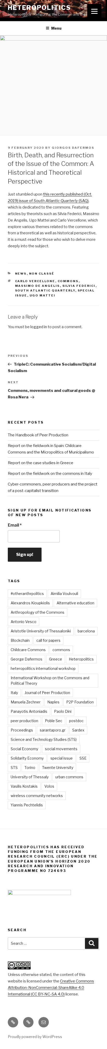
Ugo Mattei (43, 295)
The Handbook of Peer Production (38, 435)
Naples (53, 702)
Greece (55, 659)
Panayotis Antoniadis (29, 711)
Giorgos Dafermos (73, 148)
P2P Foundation (80, 702)
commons (68, 281)
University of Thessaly (30, 777)
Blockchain (20, 640)
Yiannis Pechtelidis (27, 805)
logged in (38, 327)
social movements (61, 749)
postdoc (76, 720)
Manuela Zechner (26, 702)
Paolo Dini (62, 711)
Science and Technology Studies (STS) (44, 739)
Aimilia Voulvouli (64, 593)
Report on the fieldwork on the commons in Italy (50, 473)
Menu (56, 28)
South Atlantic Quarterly (45, 290)
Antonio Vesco (23, 621)
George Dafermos (26, 659)
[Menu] (94, 11)
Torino (29, 767)
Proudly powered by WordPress (35, 1036)
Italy (14, 692)
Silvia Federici (79, 286)
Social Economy (24, 749)
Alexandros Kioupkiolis (30, 603)
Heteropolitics (81, 659)
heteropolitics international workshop (43, 668)
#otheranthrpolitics (27, 593)
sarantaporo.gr (52, 730)
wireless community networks (37, 795)
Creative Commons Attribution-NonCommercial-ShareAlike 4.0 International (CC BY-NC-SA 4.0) (51, 987)
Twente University (57, 767)
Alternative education (75, 603)
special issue (61, 758)
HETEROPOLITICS (39, 7)
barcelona (86, 631)
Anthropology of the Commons (37, 612)
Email (15, 525)
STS (14, 767)
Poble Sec (53, 720)
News (21, 273)
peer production (24, 720)
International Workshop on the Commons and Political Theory (50, 680)
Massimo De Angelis (37, 286)
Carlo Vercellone (35, 281)
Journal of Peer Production (47, 692)
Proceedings (22, 730)
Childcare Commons (28, 649)
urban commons (69, 777)
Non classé (42, 273)
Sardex (78, 730)
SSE (82, 758)
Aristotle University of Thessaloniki (41, 631)
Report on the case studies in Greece (40, 463)
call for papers (48, 640)
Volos (49, 786)
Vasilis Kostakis (24, 786)
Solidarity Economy (27, 758)
